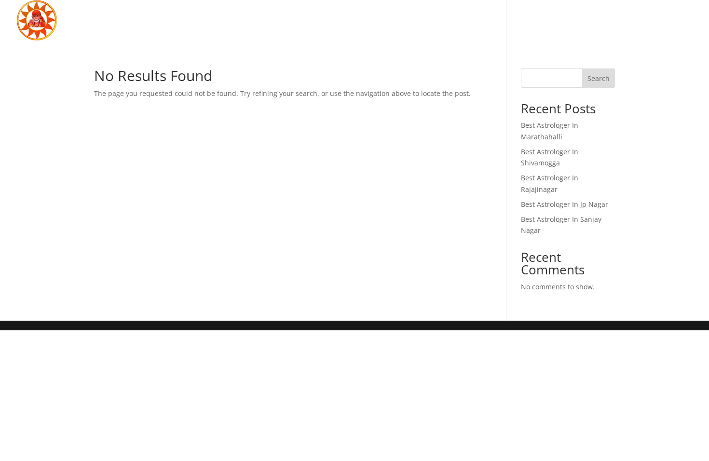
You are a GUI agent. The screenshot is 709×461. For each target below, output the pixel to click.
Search (598, 78)
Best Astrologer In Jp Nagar (564, 204)
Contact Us (665, 22)
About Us (535, 22)
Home (484, 22)
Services (593, 22)
